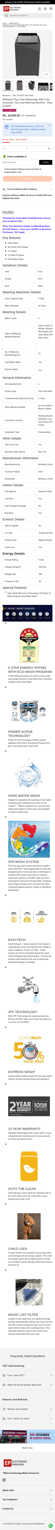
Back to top (28, 1448)
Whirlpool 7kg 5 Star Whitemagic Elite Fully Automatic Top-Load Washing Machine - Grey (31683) (25, 25)
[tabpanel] (27, 777)
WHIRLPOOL (13, 23)
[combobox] (27, 15)
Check (46, 162)
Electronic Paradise (15, 1524)
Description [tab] (8, 212)
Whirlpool (6, 95)
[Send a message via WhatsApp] (51, 1526)
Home (5, 23)
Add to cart (27, 179)
